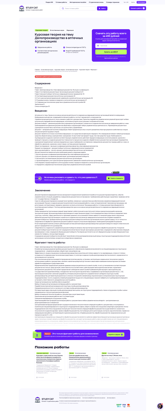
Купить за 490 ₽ (111, 52)
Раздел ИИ (49, 2)
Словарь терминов (112, 2)
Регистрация (141, 2)
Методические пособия (78, 2)
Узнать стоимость (116, 178)
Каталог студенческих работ (34, 10)
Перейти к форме (114, 334)
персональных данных (111, 58)
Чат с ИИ (126, 2)
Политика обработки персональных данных (70, 398)
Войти (133, 2)
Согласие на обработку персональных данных (93, 398)
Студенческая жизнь (96, 2)
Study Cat (32, 7)
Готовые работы (61, 2)
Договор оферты (111, 398)
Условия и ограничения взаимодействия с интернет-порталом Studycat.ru (77, 401)
